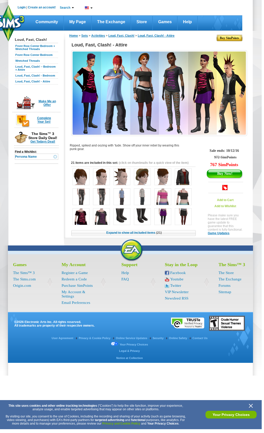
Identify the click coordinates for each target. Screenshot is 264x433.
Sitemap (225, 292)
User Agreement (63, 338)
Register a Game (75, 273)
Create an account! (42, 7)
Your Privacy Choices (231, 415)
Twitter (175, 285)
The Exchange (111, 22)
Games (165, 22)
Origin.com (22, 285)
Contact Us (200, 338)
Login (22, 7)
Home (73, 36)
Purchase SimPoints (77, 285)
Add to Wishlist (225, 206)
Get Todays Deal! (42, 141)
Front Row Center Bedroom (34, 54)
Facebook (178, 273)
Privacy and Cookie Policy (121, 423)
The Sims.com (24, 279)
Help (187, 22)
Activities (98, 36)
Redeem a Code (74, 279)
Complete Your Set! (44, 119)
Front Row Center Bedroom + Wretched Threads (35, 47)
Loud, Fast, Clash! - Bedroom (35, 75)
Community (47, 22)
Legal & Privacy (129, 350)
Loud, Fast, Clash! (121, 36)
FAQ (125, 279)
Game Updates (218, 233)
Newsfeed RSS (176, 298)
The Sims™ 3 (24, 273)
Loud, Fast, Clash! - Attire (32, 81)
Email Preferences (76, 303)
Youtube (176, 279)
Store (141, 22)
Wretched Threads (27, 60)
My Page (77, 22)
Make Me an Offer (47, 103)
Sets (84, 36)
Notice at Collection (129, 358)
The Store (226, 273)
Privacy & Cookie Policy (95, 338)
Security (158, 338)
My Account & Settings (73, 294)
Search (65, 7)
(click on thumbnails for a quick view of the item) (154, 163)
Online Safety (178, 338)
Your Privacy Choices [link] (134, 344)
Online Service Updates (132, 338)
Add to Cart (225, 200)
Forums (225, 285)
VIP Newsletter (177, 292)
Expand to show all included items (134, 232)
